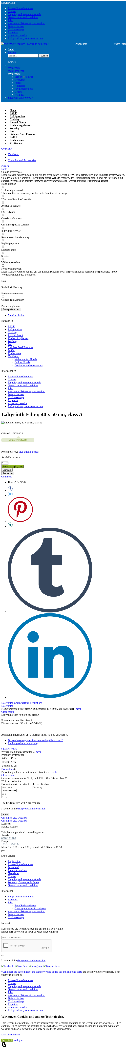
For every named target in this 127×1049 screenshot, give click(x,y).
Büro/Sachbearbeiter (25, 905)
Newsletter (13, 873)
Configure (18, 1040)
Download (13, 867)
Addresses (20, 85)
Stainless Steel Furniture (20, 347)
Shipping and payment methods (24, 14)
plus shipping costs (29, 451)
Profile (18, 82)
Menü (11, 49)
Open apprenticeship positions (30, 908)
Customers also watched (14, 817)
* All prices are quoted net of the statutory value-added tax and (34, 971)
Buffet (11, 350)
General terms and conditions (23, 17)
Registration (14, 861)
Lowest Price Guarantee (20, 8)
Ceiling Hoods (22, 362)
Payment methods (24, 88)
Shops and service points (21, 896)
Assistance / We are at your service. (26, 23)
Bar (10, 344)
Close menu (7, 711)
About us (13, 899)
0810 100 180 (8, 838)
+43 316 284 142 (10, 844)
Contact (12, 11)
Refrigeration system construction (25, 38)
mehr (78, 708)
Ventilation (13, 356)
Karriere (12, 61)
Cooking (12, 332)
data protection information (31, 808)
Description (7, 702)
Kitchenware (14, 353)
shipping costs (74, 971)
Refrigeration (15, 329)
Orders (18, 91)
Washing (12, 341)
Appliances (81, 43)
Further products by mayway (23, 743)
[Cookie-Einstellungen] (4, 1046)
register (29, 76)
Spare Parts (120, 43)
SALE (11, 326)
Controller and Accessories (28, 365)
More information (10, 1034)
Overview (20, 79)
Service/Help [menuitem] (23, 20)
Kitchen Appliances (18, 338)
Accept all (7, 1040)
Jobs (10, 20)
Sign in (19, 76)
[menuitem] (67, 8)
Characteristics (21, 702)
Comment (6, 476)
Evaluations (37, 702)
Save (5, 814)
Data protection (16, 26)
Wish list (19, 94)
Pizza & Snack (15, 335)
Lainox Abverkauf (17, 870)
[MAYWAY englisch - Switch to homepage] (25, 43)
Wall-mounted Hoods (26, 359)
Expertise (13, 32)
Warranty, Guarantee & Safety (23, 882)
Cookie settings (16, 29)
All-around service (17, 35)
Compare (7, 470)
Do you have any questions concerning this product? (35, 740)
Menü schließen (16, 70)
